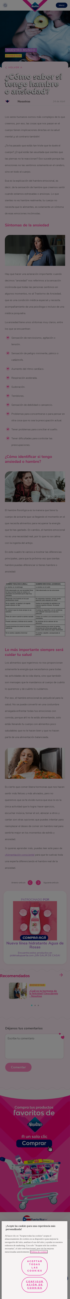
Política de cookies (38, 1252)
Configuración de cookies (34, 1284)
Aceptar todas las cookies (34, 1266)
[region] (34, 1260)
